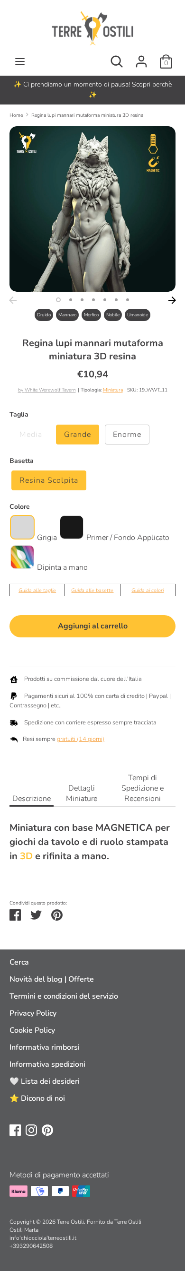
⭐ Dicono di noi (37, 1098)
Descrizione (31, 798)
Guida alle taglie (37, 590)
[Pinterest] (47, 1129)
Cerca (19, 962)
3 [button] (82, 299)
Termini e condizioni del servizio (63, 996)
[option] (92, 90)
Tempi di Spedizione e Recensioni (142, 788)
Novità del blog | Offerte (51, 979)
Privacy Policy (32, 1013)
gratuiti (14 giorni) (80, 739)
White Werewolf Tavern (50, 389)
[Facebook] (15, 1129)
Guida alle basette (92, 590)
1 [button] (58, 299)
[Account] (141, 57)
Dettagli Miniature (81, 793)
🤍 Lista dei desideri (44, 1081)
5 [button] (104, 299)
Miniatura (113, 389)
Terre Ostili (70, 1222)
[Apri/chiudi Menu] (19, 61)
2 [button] (70, 299)
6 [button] (116, 299)
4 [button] (93, 299)
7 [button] (127, 299)
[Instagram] (31, 1129)
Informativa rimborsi (44, 1047)
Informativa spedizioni (47, 1064)
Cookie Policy (32, 1030)
